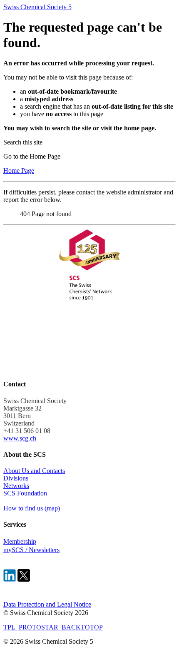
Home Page (18, 170)
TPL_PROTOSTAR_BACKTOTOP (53, 627)
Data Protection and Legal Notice (47, 604)
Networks (16, 485)
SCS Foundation (25, 493)
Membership (19, 541)
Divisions (15, 478)
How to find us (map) (31, 508)
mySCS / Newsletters (31, 549)
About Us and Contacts (34, 470)
